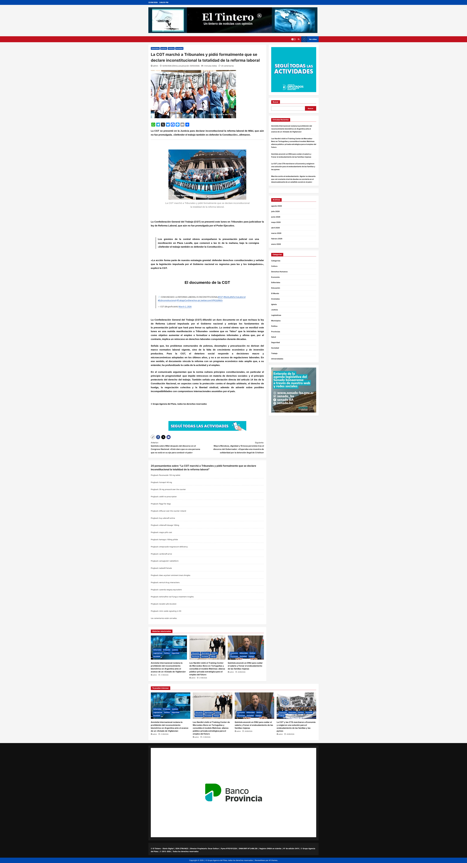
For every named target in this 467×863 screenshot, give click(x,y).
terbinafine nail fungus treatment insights (176, 596)
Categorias (275, 261)
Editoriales (157, 650)
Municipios (206, 653)
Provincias (195, 656)
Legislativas (157, 653)
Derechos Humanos (279, 272)
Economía (234, 653)
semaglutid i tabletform (169, 561)
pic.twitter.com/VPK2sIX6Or (210, 300)
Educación (195, 653)
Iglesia (274, 304)
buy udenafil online (167, 518)
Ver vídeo (313, 39)
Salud (273, 337)
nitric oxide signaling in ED (170, 611)
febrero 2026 (276, 239)
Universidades (277, 359)
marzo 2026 (276, 233)
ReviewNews (260, 860)
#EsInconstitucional (167, 300)
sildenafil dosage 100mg (169, 525)
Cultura (274, 266)
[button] (298, 39)
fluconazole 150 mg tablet (169, 475)
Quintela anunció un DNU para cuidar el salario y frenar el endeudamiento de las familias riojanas (245, 666)
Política (171, 48)
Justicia (163, 48)
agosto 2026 (276, 206)
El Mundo (166, 650)
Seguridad (175, 653)
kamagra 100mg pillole (168, 539)
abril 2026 (275, 228)
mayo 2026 (276, 222)
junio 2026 (275, 217)
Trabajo (213, 656)
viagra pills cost (165, 532)
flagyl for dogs (165, 504)
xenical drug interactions (169, 582)
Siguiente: (238, 447)
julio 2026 (275, 211)
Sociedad (179, 48)
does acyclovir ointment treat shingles (174, 575)
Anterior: (175, 447)
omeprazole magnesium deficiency (173, 546)
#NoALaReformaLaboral (234, 297)
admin (155, 66)
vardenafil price (165, 554)
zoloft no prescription (168, 496)
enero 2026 (276, 244)
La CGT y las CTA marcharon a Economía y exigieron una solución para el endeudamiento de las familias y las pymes (293, 167)
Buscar (275, 102)
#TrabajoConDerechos (186, 300)
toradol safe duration (167, 604)
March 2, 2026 (185, 306)
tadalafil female (165, 568)
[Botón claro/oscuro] (293, 39)
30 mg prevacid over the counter (172, 489)
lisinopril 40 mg (165, 482)
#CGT (220, 297)
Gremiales (155, 48)
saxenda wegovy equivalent (170, 589)
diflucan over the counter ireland (172, 511)
